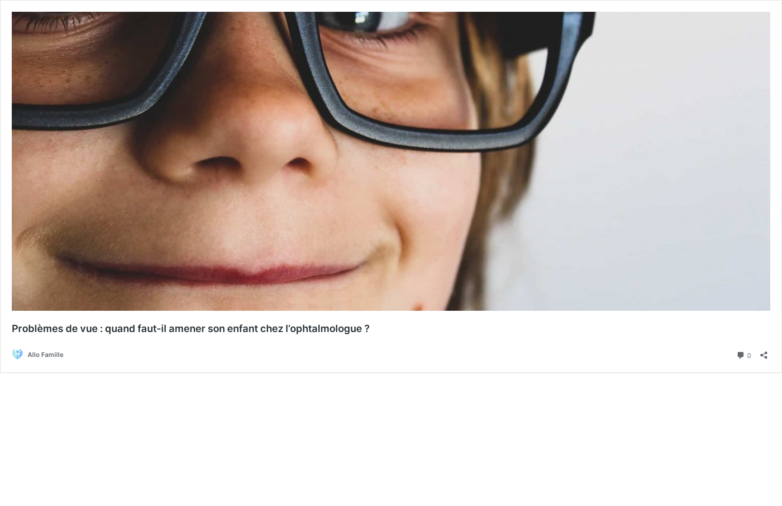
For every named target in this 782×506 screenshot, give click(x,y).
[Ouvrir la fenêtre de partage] (764, 352)
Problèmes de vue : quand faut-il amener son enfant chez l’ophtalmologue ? (191, 328)
